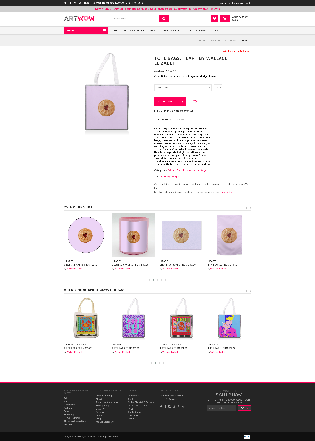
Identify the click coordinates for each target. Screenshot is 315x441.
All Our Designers (105, 422)
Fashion (215, 40)
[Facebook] (70, 3)
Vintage (202, 170)
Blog (87, 2)
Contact (100, 415)
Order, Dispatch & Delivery (141, 402)
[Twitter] (65, 3)
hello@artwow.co (115, 2)
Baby (66, 411)
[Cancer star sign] (85, 318)
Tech (66, 401)
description (164, 119)
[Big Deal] (133, 318)
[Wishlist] (214, 18)
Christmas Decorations (75, 421)
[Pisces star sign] (181, 318)
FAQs (130, 409)
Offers (131, 418)
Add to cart (165, 101)
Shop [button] (70, 30)
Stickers (68, 424)
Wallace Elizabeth (74, 268)
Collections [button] (198, 30)
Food (179, 170)
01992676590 (136, 2)
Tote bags (231, 40)
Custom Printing (134, 30)
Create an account (241, 3)
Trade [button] (215, 30)
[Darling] (229, 318)
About (154, 30)
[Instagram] (75, 3)
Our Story (132, 399)
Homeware (69, 404)
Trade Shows (134, 412)
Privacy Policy (103, 405)
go (243, 408)
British (171, 170)
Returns (100, 412)
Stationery (69, 414)
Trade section (226, 192)
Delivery (100, 409)
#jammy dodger (170, 176)
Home (114, 30)
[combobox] (183, 87)
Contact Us (133, 395)
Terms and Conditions (107, 402)
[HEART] (85, 235)
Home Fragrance (72, 418)
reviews (181, 119)
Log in (223, 3)
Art (65, 398)
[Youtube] (80, 3)
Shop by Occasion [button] (174, 30)
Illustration (189, 170)
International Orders (138, 405)
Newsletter (133, 415)
